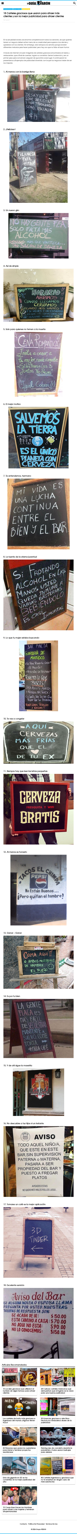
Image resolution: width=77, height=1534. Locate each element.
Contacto (23, 1524)
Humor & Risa (26, 9)
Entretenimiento (8, 9)
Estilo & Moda (17, 9)
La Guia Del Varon (38, 3)
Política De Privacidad (36, 1524)
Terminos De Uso (52, 1524)
